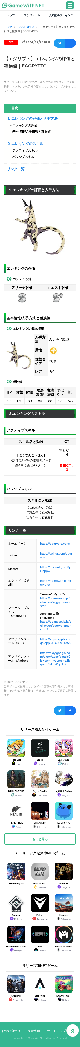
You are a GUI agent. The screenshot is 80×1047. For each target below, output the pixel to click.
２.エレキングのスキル (25, 144)
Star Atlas (40, 998)
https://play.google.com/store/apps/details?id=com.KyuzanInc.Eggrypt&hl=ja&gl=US (55, 658)
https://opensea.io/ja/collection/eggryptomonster (55, 602)
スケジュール (32, 15)
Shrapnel (17, 998)
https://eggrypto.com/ (55, 543)
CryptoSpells (40, 793)
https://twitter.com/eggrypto (56, 555)
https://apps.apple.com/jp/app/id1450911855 (56, 641)
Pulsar (42, 917)
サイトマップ (56, 1031)
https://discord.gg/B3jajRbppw (56, 569)
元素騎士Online (64, 793)
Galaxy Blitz (39, 885)
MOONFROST (63, 998)
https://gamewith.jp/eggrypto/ (55, 582)
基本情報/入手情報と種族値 (31, 131)
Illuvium (65, 917)
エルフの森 (64, 762)
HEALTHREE (16, 825)
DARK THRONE (16, 793)
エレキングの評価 (24, 125)
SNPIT (41, 762)
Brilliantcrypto (16, 883)
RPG (11, 42)
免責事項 (34, 1031)
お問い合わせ (11, 1031)
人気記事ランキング (61, 15)
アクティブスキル (24, 150)
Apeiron (17, 917)
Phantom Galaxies (16, 948)
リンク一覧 (16, 169)
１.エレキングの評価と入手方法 (32, 118)
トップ (11, 15)
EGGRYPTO (26, 27)
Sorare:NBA (40, 825)
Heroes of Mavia (63, 948)
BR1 (42, 948)
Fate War (16, 762)
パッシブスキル (23, 157)
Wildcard (64, 885)
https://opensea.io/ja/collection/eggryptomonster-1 (55, 625)
